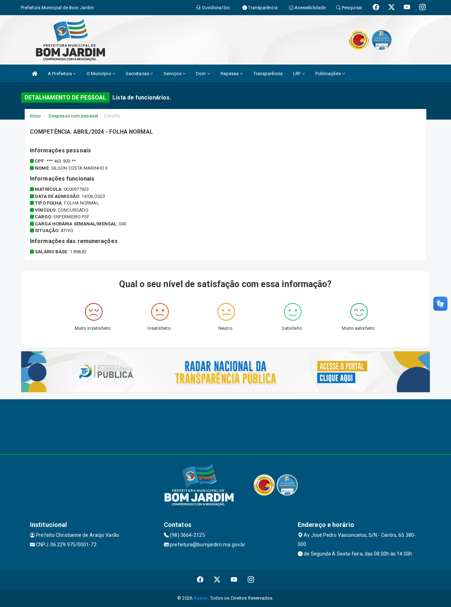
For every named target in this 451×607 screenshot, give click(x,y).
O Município (99, 73)
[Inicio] (34, 74)
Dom (201, 73)
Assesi (200, 598)
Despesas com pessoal (73, 116)
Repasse (230, 73)
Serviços (173, 73)
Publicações (328, 73)
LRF (297, 73)
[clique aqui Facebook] (200, 579)
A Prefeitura (60, 73)
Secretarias (138, 73)
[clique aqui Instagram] (251, 579)
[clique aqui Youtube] (234, 579)
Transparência (268, 73)
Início (35, 116)
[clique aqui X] (217, 579)
